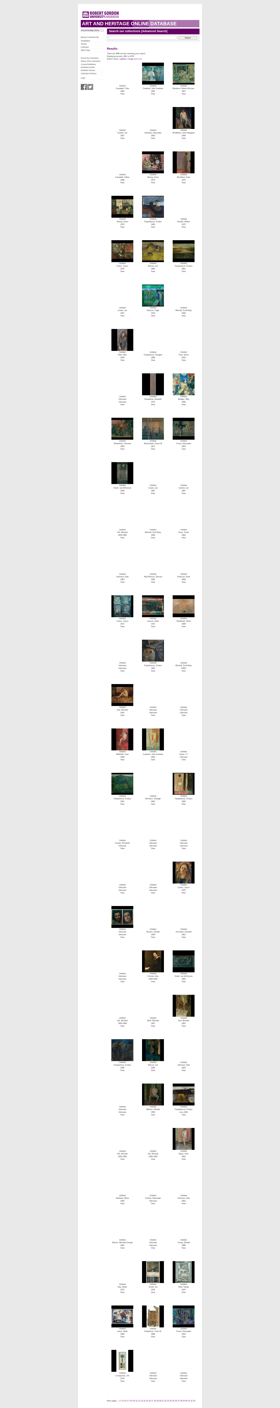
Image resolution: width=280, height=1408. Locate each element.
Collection (85, 47)
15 (147, 1401)
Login (83, 78)
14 (144, 1401)
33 (194, 1401)
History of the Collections (90, 61)
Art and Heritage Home (90, 30)
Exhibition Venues (88, 70)
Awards (84, 44)
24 (171, 1401)
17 (152, 1401)
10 (134, 1401)
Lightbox (123, 59)
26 (176, 1401)
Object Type (85, 50)
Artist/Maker (85, 41)
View (122, 94)
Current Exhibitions (88, 64)
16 (150, 1401)
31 (189, 1401)
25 (173, 1401)
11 (137, 1401)
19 (157, 1401)
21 (163, 1401)
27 (178, 1401)
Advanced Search (154, 31)
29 (184, 1401)
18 (155, 1401)
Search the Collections (90, 58)
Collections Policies (88, 74)
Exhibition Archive (88, 67)
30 (186, 1401)
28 (181, 1401)
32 (192, 1401)
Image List (132, 59)
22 (165, 1401)
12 (139, 1401)
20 (160, 1401)
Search (188, 38)
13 (142, 1401)
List (140, 59)
